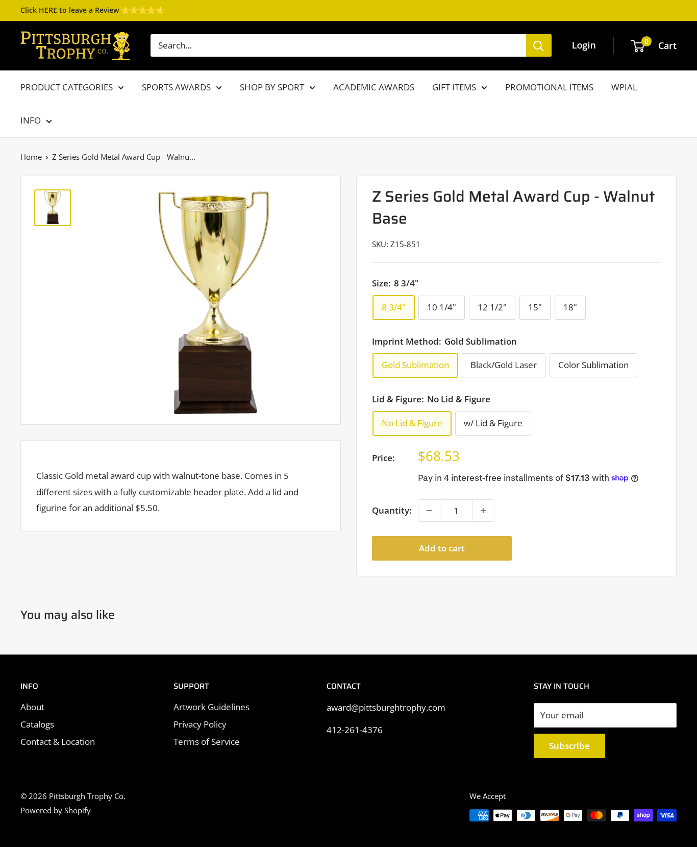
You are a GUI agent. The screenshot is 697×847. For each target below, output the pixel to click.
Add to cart (442, 548)
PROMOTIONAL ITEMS (549, 87)
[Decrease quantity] (429, 510)
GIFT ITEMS (454, 87)
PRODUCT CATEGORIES (66, 87)
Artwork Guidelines (211, 707)
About (32, 707)
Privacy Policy (200, 724)
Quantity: (392, 510)
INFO (30, 120)
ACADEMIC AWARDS (373, 87)
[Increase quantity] (483, 510)
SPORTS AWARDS (176, 87)
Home (31, 157)
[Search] (539, 45)
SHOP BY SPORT (272, 87)
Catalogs (37, 724)
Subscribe (569, 746)
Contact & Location (57, 741)
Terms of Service (206, 741)
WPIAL (624, 87)
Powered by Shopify (55, 810)
